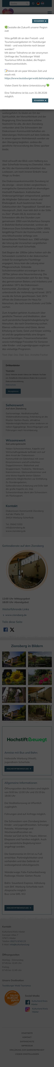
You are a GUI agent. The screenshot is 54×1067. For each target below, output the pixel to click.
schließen (39, 21)
